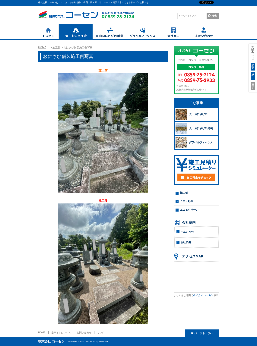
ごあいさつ (187, 231)
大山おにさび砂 (76, 31)
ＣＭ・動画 (186, 201)
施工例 (56, 47)
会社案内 (174, 31)
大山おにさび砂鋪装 (110, 31)
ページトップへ (204, 333)
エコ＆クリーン (189, 209)
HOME (48, 31)
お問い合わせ (204, 31)
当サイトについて (61, 332)
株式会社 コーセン (69, 14)
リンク (101, 332)
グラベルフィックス (143, 31)
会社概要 (186, 242)
